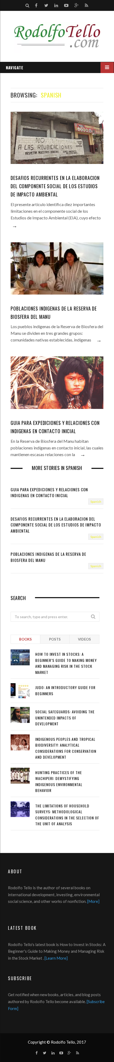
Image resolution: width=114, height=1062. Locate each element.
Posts (55, 639)
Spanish (95, 502)
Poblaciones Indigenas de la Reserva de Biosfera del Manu (54, 312)
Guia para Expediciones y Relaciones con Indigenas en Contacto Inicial (55, 427)
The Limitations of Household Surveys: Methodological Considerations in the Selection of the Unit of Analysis (67, 815)
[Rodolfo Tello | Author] (57, 38)
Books (25, 639)
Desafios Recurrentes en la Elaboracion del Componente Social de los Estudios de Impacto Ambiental (55, 186)
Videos (84, 639)
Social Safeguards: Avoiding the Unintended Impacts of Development (65, 717)
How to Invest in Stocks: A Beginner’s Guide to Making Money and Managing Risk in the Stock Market (66, 663)
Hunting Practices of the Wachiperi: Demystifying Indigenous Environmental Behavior (58, 781)
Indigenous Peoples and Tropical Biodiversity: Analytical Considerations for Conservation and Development (65, 748)
